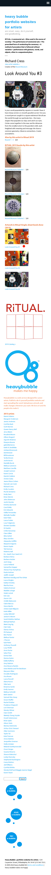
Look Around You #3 (12, 289)
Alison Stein (8, 723)
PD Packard (8, 632)
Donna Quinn (9, 658)
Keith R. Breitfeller (10, 447)
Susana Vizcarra (9, 752)
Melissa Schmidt (9, 692)
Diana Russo (8, 681)
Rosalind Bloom (9, 434)
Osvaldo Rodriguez (11, 674)
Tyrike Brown (8, 458)
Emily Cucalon (9, 489)
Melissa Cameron (10, 466)
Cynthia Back (8, 424)
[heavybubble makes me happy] (22, 394)
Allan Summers (9, 731)
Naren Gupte (8, 546)
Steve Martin (8, 606)
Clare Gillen (8, 533)
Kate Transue (8, 736)
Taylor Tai (7, 733)
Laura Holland (9, 564)
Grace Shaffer (8, 700)
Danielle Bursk (9, 463)
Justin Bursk (8, 460)
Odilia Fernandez (10, 512)
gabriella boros (9, 445)
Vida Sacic (7, 684)
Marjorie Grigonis (10, 544)
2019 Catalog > (10, 344)
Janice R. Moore (9, 616)
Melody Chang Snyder (12, 715)
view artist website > (12, 64)
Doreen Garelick (9, 525)
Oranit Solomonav (10, 718)
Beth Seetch (8, 694)
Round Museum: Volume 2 (14, 194)
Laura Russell (8, 679)
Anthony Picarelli (10, 645)
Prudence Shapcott (11, 705)
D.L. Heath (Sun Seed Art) (13, 554)
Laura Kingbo (9, 580)
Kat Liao (7, 596)
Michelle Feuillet (9, 515)
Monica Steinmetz (10, 726)
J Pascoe (7, 640)
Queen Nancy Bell (10, 429)
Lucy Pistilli (8, 648)
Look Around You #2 (12, 268)
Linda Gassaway (9, 531)
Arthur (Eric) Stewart (11, 728)
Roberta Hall (8, 551)
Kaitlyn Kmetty (9, 583)
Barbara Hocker (9, 559)
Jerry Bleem (8, 432)
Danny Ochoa (9, 629)
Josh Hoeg (7, 562)
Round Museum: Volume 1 (14, 169)
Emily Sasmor (9, 689)
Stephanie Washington (12, 759)
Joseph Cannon (9, 471)
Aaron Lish (8, 598)
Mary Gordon (8, 538)
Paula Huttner (9, 572)
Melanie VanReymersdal (12, 746)
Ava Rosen (8, 676)
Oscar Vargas (8, 749)
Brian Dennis (8, 497)
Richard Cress (9, 486)
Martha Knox (8, 585)
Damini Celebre (9, 476)
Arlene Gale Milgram (11, 609)
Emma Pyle (8, 655)
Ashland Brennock (10, 450)
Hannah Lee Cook (10, 484)
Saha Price (7, 653)
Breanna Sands (9, 687)
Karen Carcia (8, 473)
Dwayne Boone (9, 442)
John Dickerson (9, 499)
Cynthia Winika (9, 767)
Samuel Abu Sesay (10, 697)
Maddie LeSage (9, 590)
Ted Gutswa (8, 549)
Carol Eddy (8, 507)
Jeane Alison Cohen (11, 481)
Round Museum (22, 67)
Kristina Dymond (10, 505)
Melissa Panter (9, 637)
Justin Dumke (9, 502)
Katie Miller (8, 611)
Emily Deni (7, 494)
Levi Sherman (9, 707)
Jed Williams (8, 765)
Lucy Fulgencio (9, 523)
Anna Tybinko (9, 739)
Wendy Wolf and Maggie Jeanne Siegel (18, 770)
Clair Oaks (7, 627)
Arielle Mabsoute (10, 601)
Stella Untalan (9, 744)
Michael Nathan (9, 622)
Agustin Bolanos (10, 440)
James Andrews (9, 421)
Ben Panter (8, 635)
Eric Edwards (8, 510)
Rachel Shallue (9, 702)
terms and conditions (35, 865)
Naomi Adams (9, 416)
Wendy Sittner (9, 710)
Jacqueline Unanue (11, 741)
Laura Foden (8, 520)
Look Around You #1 (12, 247)
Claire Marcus (8, 603)
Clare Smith (8, 713)
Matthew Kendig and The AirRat (15, 577)
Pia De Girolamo (9, 492)
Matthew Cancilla (10, 468)
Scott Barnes (8, 427)
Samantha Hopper (10, 567)
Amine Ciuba (8, 479)
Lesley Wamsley (9, 757)
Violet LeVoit (8, 593)
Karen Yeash (8, 772)
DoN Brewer (8, 453)
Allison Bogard (9, 437)
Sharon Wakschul (10, 754)
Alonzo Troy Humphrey (12, 570)
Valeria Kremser (9, 588)
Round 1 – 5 (9, 140)
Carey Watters (9, 762)
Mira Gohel (8, 536)
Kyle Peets (7, 642)
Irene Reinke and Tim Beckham (15, 668)
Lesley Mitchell (9, 614)
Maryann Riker (9, 671)
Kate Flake (7, 518)
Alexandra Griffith (10, 541)
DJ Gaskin (7, 528)
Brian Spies (8, 720)
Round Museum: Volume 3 (14, 218)
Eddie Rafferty (9, 661)
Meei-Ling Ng (8, 624)
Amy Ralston (8, 663)
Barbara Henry (9, 557)
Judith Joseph (9, 575)
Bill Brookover (9, 455)
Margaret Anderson (11, 419)
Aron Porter (8, 650)
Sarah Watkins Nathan (12, 619)
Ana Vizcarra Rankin (11, 666)
